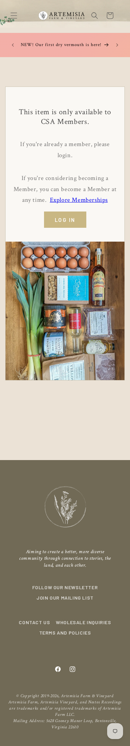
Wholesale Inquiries (83, 622)
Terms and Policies (65, 633)
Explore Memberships (79, 200)
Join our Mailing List (65, 598)
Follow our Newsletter (65, 587)
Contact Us (34, 622)
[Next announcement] (117, 45)
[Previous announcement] (12, 45)
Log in (65, 220)
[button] (13, 15)
